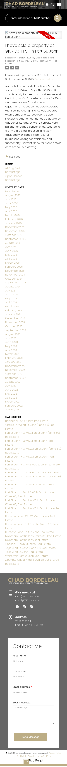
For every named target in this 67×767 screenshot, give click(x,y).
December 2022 (15, 366)
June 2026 (11, 203)
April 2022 (11, 398)
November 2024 (15, 274)
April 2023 (11, 350)
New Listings (12, 172)
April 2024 (11, 302)
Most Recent (13, 191)
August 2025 (13, 243)
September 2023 (15, 330)
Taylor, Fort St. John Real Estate (24, 552)
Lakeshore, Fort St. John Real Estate (26, 540)
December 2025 (15, 227)
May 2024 (11, 298)
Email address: (22, 687)
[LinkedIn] (32, 608)
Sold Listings (12, 180)
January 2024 (13, 314)
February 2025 (14, 267)
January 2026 (13, 223)
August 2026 (13, 195)
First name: (19, 655)
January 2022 (13, 409)
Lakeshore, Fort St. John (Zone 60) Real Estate (33, 536)
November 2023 (15, 322)
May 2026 (11, 207)
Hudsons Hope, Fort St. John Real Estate (29, 532)
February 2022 (14, 405)
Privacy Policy (54, 753)
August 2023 (12, 334)
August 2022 (12, 382)
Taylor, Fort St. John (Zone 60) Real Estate (30, 548)
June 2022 (11, 389)
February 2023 (14, 358)
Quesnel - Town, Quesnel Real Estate (28, 544)
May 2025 (11, 255)
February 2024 (14, 310)
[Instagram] (25, 608)
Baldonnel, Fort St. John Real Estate (26, 421)
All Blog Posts (13, 168)
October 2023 (13, 326)
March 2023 (12, 354)
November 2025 (15, 231)
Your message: (22, 702)
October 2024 (13, 278)
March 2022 (12, 401)
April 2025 (11, 259)
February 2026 (14, 219)
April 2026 (11, 211)
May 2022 (11, 394)
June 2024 (11, 294)
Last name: (19, 671)
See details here (45, 79)
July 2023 (10, 338)
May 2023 (11, 346)
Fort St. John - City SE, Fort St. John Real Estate (31, 62)
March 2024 (12, 306)
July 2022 (10, 386)
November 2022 (15, 370)
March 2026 (12, 215)
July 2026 (10, 199)
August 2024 (12, 286)
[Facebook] (18, 608)
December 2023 (15, 318)
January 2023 (13, 362)
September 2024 (15, 282)
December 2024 (15, 271)
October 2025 (13, 235)
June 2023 (11, 342)
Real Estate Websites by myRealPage (34, 756)
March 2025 (12, 263)
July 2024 (10, 290)
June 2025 (11, 251)
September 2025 (15, 239)
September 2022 (15, 378)
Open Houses (13, 176)
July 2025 (10, 247)
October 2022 (13, 374)
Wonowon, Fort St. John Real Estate (26, 556)
